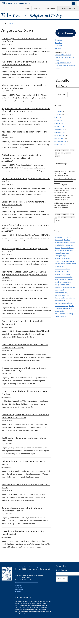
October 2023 (59, 138)
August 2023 (58, 144)
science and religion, (62, 306)
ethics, (57, 279)
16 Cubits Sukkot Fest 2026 (63, 196)
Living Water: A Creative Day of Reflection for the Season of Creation (65, 181)
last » (57, 156)
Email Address (61, 86)
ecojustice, (59, 253)
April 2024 (58, 120)
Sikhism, (58, 308)
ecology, (66, 253)
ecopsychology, (60, 256)
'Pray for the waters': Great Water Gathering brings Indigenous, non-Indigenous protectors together (24, 275)
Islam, (75, 287)
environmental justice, (62, 274)
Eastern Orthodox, (67, 248)
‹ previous (65, 150)
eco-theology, (60, 250)
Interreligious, (67, 287)
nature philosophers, (62, 295)
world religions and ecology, (64, 314)
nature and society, (61, 293)
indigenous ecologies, (62, 285)
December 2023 (59, 132)
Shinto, (71, 306)
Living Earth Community (63, 63)
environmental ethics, (62, 269)
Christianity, (59, 242)
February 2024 (59, 126)
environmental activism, (63, 258)
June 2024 (57, 114)
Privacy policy (33, 567)
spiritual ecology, (67, 308)
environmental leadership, (64, 277)
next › (68, 153)
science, (69, 303)
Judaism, (64, 290)
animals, (58, 237)
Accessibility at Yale (21, 567)
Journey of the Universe (63, 55)
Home (4, 24)
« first (57, 150)
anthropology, (66, 237)
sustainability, (60, 311)
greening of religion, (67, 279)
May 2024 (57, 117)
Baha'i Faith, (59, 240)
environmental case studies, (64, 261)
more (58, 220)
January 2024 (58, 129)
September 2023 (60, 141)
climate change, (69, 242)
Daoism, (58, 248)
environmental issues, (62, 271)
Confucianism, (60, 245)
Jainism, (58, 290)
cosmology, (69, 245)
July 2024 (57, 111)
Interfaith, (58, 287)
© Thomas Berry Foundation (26, 582)
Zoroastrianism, (60, 316)
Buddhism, (67, 240)
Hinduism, (58, 282)
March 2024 (58, 123)
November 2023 (59, 135)
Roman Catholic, (60, 303)
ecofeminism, (69, 250)
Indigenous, (67, 282)
